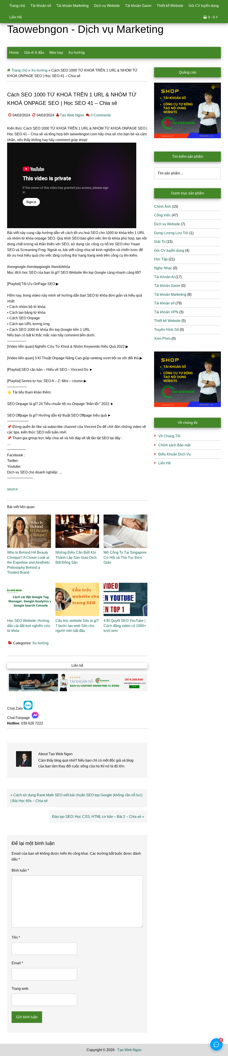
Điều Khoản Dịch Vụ (174, 454)
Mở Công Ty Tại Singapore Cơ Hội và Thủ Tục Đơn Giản (125, 557)
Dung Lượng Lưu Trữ (171, 233)
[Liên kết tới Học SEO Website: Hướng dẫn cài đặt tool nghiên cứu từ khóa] (29, 599)
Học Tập (161, 259)
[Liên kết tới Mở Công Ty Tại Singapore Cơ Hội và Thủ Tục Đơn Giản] (125, 531)
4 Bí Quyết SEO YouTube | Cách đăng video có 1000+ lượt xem (125, 626)
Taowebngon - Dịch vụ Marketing (85, 29)
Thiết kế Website (167, 321)
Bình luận (20, 870)
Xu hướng (39, 70)
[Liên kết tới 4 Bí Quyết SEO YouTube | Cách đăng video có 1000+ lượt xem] (125, 599)
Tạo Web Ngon (129, 1050)
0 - (213, 17)
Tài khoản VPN (166, 312)
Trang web (20, 988)
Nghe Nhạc (163, 268)
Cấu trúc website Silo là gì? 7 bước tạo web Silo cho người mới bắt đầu (77, 626)
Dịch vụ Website (167, 224)
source (12, 489)
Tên (16, 937)
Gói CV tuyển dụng (169, 250)
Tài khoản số (164, 303)
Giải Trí (159, 242)
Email (17, 963)
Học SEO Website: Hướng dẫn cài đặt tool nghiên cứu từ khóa (28, 626)
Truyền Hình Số (166, 329)
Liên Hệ (164, 463)
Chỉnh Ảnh (162, 206)
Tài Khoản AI (164, 277)
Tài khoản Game (167, 285)
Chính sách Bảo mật (174, 445)
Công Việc (162, 215)
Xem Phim (162, 338)
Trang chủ (19, 70)
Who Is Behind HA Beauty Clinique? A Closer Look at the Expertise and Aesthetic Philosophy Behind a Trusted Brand (28, 562)
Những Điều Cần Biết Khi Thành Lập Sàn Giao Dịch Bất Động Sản (76, 557)
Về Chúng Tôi (169, 436)
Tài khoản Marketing (170, 294)
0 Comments (101, 115)
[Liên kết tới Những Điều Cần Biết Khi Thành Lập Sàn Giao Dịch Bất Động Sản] (77, 531)
